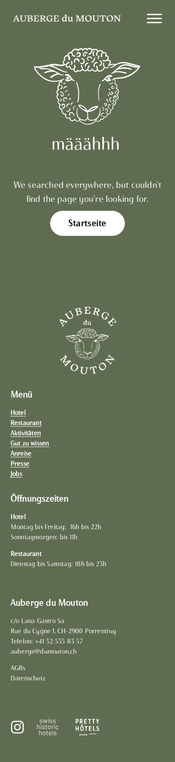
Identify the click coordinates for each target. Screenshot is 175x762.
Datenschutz (28, 678)
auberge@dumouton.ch (44, 651)
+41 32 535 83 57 (59, 641)
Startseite (87, 223)
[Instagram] (17, 727)
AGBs (18, 668)
